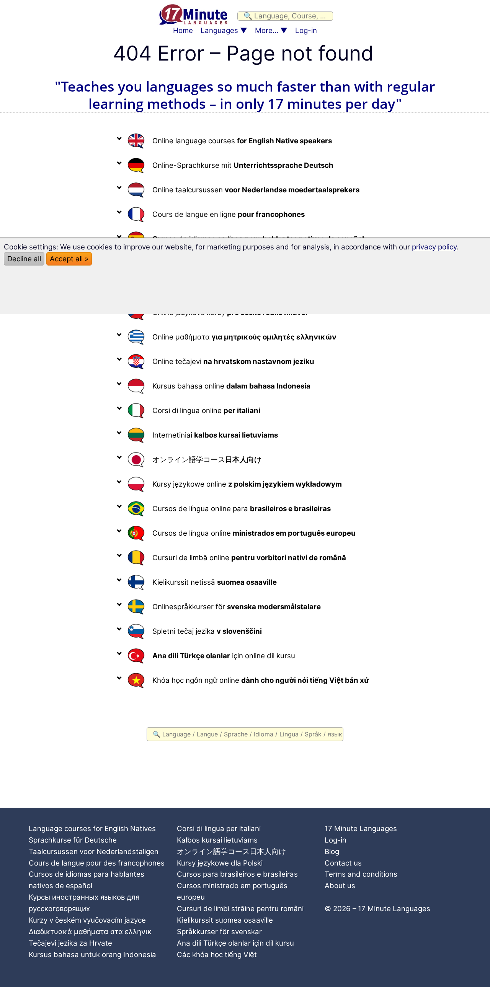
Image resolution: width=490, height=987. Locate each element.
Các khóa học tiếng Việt (217, 954)
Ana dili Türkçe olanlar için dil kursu (235, 943)
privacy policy (434, 247)
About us (340, 885)
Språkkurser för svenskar (219, 931)
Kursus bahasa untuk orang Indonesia (92, 954)
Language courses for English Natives (92, 828)
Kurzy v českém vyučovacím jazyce (87, 920)
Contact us (343, 863)
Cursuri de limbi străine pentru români (240, 908)
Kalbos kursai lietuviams (217, 840)
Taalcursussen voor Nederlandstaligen (93, 851)
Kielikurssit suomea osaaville (225, 920)
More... (266, 30)
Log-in (306, 30)
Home (183, 30)
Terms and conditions (361, 874)
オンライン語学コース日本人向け (231, 851)
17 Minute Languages (361, 828)
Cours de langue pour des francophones (97, 863)
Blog (332, 851)
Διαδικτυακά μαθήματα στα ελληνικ (90, 931)
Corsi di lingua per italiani (219, 828)
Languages (219, 30)
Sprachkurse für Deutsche (73, 840)
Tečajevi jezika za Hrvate (70, 943)
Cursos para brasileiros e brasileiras (237, 874)
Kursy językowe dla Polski (220, 863)
